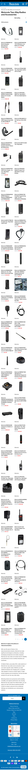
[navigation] (1, 1)
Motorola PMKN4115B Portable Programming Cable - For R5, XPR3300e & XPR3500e (20, 197)
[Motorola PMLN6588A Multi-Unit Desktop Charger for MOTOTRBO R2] (7, 592)
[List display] (26, 23)
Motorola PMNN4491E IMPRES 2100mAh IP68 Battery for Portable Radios (6, 95)
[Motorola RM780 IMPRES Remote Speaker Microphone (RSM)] (21, 488)
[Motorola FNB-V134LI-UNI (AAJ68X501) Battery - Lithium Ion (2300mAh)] (7, 617)
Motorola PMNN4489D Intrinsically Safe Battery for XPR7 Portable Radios (7, 248)
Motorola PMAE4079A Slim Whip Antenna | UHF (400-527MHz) (21, 350)
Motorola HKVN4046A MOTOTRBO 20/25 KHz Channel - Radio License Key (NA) (20, 299)
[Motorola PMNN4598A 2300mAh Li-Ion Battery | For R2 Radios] (7, 285)
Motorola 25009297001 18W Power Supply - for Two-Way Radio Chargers (7, 171)
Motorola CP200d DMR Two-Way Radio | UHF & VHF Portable (20, 70)
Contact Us (14, 718)
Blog (14, 712)
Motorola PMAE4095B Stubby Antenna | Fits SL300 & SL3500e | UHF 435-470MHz (7, 454)
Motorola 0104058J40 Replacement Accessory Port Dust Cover (20, 453)
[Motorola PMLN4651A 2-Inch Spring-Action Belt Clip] (21, 107)
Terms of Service (14, 706)
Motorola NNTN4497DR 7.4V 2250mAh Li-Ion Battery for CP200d (20, 44)
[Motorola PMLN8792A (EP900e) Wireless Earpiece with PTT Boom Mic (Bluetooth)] (7, 132)
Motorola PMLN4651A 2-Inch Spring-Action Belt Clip (21, 120)
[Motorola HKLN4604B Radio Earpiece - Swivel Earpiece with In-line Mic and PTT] (21, 592)
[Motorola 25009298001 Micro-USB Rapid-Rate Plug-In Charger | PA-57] (7, 516)
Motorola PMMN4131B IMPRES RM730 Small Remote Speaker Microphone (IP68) (6, 325)
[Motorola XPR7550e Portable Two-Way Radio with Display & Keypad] (21, 466)
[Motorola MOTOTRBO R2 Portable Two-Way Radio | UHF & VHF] (7, 209)
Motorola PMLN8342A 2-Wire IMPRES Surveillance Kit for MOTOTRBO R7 (7, 554)
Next (25, 639)
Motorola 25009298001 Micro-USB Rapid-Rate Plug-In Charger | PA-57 (7, 529)
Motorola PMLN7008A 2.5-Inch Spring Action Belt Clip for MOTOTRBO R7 (20, 400)
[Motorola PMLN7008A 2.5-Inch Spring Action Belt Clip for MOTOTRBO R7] (21, 387)
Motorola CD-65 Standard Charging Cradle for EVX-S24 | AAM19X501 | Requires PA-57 (6, 503)
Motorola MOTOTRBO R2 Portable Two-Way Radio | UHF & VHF (7, 222)
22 (22, 639)
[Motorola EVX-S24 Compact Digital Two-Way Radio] (21, 516)
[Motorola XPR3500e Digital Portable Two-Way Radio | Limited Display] (21, 157)
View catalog (2, 4)
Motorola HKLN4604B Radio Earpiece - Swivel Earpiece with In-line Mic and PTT (21, 605)
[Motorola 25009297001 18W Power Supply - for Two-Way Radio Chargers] (7, 157)
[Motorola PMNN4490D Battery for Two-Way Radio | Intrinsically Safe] (7, 259)
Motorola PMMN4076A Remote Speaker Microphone (20, 248)
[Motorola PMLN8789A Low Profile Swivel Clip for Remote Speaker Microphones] (7, 566)
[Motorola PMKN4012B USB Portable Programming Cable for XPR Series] (21, 566)
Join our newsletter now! (14, 696)
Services (14, 714)
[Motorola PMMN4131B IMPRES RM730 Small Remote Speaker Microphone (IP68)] (7, 311)
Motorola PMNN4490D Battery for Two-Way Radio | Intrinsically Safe (7, 272)
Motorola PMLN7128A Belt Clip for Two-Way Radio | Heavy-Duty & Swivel (20, 428)
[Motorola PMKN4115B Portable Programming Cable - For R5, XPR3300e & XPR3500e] (21, 183)
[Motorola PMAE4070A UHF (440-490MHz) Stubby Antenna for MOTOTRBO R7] (21, 259)
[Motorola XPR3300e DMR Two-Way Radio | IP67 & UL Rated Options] (21, 82)
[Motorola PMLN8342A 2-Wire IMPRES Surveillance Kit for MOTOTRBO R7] (7, 540)
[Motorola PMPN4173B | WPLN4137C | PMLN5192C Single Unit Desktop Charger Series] (21, 361)
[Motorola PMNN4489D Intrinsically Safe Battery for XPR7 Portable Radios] (7, 235)
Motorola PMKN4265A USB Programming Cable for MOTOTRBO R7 (7, 120)
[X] (13, 757)
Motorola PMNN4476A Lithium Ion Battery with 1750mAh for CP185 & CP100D (20, 223)
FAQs (14, 716)
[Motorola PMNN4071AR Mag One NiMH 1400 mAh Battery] (21, 540)
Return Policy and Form (14, 708)
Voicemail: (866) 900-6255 (14, 750)
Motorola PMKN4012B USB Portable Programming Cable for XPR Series (20, 580)
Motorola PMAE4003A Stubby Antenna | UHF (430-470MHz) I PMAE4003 (6, 375)
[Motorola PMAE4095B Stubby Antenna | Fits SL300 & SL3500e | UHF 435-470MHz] (7, 440)
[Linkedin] (17, 758)
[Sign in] (23, 4)
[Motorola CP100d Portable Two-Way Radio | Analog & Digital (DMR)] (7, 466)
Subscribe (23, 699)
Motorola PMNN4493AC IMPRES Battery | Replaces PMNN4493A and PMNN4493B (7, 197)
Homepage (3, 8)
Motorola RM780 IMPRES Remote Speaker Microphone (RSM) (21, 501)
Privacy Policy (14, 720)
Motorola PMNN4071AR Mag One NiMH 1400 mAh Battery (20, 553)
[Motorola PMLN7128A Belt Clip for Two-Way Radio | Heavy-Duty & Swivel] (21, 414)
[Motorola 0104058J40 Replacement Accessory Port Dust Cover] (21, 440)
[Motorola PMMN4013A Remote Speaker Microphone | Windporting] (7, 31)
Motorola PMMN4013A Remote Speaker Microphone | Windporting (6, 45)
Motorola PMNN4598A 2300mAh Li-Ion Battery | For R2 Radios (7, 298)
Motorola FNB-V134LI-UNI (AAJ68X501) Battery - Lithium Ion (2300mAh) (6, 631)
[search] (4, 4)
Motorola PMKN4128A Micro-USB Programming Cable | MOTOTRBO (20, 325)
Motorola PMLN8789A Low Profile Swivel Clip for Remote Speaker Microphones (6, 580)
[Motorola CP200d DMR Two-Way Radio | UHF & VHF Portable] (21, 57)
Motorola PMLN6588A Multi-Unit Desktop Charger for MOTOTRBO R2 (7, 605)
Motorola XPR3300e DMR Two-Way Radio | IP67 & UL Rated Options (20, 95)
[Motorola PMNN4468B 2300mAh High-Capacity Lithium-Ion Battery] (7, 57)
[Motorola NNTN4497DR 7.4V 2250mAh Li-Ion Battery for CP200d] (21, 31)
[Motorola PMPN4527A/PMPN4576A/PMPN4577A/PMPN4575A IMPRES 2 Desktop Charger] (7, 387)
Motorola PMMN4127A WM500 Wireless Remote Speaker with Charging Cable (20, 631)
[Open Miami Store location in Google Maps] (14, 731)
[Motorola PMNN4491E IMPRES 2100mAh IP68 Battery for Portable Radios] (7, 82)
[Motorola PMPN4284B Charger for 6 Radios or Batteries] (7, 414)
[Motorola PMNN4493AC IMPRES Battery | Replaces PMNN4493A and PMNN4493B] (7, 183)
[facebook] (10, 757)
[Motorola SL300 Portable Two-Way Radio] (21, 132)
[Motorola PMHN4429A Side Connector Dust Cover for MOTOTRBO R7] (7, 337)
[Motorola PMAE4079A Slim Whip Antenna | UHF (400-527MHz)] (21, 337)
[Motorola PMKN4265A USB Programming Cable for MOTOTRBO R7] (7, 107)
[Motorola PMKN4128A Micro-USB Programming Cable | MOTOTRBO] (21, 311)
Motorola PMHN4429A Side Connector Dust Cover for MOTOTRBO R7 (7, 350)
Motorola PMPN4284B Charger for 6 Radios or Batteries (7, 427)
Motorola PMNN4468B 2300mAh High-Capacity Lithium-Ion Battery (7, 70)
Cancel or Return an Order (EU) (14, 710)
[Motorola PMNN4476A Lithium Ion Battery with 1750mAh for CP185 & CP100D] (21, 209)
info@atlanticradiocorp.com (14, 746)
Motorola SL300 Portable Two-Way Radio (21, 144)
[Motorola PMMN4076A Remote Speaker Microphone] (21, 235)
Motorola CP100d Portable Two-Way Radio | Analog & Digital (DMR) (7, 479)
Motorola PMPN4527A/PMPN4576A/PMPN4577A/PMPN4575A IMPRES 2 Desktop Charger (7, 401)
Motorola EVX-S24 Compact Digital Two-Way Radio (20, 529)
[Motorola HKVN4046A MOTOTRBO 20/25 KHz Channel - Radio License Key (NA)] (21, 285)
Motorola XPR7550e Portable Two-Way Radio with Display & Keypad (21, 479)
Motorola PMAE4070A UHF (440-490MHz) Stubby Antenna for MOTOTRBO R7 (20, 273)
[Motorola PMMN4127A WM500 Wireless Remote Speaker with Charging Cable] (21, 617)
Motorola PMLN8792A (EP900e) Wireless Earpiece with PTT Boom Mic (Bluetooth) (7, 145)
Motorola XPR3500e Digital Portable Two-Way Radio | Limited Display (20, 171)
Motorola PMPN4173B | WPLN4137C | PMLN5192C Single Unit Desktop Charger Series (20, 375)
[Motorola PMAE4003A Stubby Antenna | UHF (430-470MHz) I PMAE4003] (7, 361)
